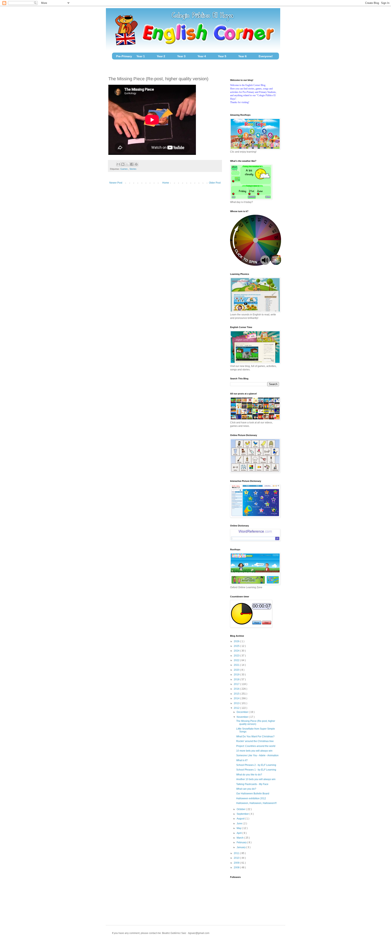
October (241, 809)
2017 (237, 684)
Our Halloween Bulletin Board (252, 793)
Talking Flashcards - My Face (252, 784)
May (239, 828)
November (243, 717)
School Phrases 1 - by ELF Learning (256, 769)
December (243, 712)
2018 (237, 679)
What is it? (242, 760)
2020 (237, 669)
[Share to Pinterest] (136, 164)
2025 (237, 646)
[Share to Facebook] (132, 164)
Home (165, 182)
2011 (237, 853)
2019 (237, 674)
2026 (237, 641)
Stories (133, 169)
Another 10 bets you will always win (256, 779)
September (243, 813)
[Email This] (118, 164)
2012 (237, 708)
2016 (237, 688)
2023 (237, 655)
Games (124, 169)
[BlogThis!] (123, 164)
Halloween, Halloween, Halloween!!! (256, 803)
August (241, 818)
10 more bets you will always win (254, 750)
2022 (237, 660)
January (241, 847)
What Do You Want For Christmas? (255, 736)
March (240, 837)
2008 (237, 867)
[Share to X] (127, 164)
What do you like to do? (249, 774)
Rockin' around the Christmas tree (255, 741)
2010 (237, 858)
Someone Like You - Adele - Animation (257, 755)
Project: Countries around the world (255, 746)
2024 (237, 650)
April (239, 833)
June (240, 823)
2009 (237, 862)
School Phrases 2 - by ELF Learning (256, 765)
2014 (237, 698)
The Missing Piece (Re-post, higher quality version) (255, 722)
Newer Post (115, 182)
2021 (237, 665)
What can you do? (246, 788)
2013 (237, 703)
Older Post (215, 182)
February (242, 842)
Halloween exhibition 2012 (251, 798)
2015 (237, 693)
